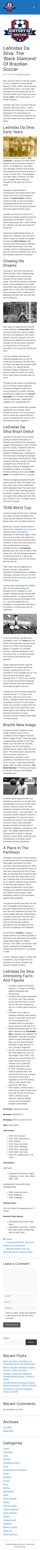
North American (10, 1499)
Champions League (11, 1463)
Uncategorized (9, 1520)
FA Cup (6, 1481)
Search (6, 1338)
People (9, 1239)
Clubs (5, 1466)
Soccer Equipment (11, 1509)
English (6, 1473)
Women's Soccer (10, 1527)
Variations (7, 1524)
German (6, 1488)
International (8, 1491)
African (6, 1448)
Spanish (6, 1516)
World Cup (7, 1531)
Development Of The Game (15, 1470)
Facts (5, 1484)
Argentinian (8, 1452)
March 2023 (8, 1431)
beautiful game (24, 577)
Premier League (10, 1506)
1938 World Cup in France (25, 529)
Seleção (31, 474)
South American (10, 1513)
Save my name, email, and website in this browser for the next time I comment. (21, 1315)
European (7, 1477)
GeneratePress (20, 1547)
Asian (5, 1456)
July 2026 (7, 1427)
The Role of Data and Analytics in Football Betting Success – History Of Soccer (19, 1376)
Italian (5, 1495)
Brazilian (6, 1459)
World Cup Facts (10, 1534)
